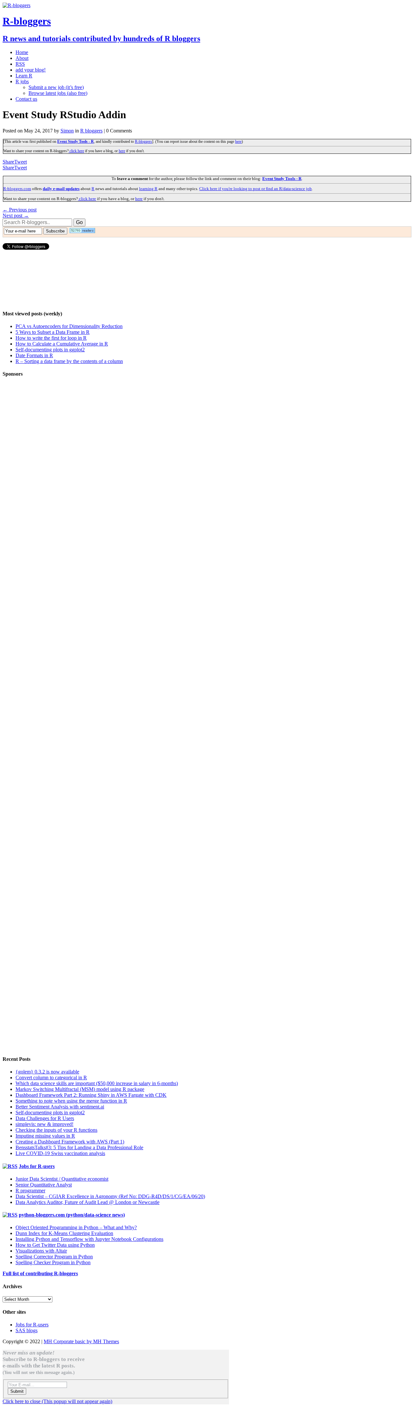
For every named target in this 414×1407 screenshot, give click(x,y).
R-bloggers (143, 141)
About (22, 58)
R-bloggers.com (17, 188)
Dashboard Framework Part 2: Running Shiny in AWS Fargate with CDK (91, 1095)
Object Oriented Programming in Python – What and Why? (76, 1227)
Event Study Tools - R (75, 141)
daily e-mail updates (61, 188)
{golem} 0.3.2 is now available (47, 1071)
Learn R (24, 75)
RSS (20, 64)
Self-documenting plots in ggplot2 (50, 349)
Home (22, 52)
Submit (17, 1391)
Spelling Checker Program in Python (53, 1262)
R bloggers (91, 130)
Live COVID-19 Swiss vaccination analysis (60, 1153)
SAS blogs (27, 1330)
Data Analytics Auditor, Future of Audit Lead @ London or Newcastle (87, 1202)
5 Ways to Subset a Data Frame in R (53, 332)
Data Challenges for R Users (45, 1118)
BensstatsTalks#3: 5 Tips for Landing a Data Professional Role (79, 1147)
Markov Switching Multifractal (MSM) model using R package (80, 1089)
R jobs (22, 81)
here (238, 141)
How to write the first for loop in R (51, 338)
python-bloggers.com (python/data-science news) (72, 1215)
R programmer (30, 1190)
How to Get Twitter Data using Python (55, 1245)
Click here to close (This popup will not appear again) (57, 1401)
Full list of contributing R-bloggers (40, 1273)
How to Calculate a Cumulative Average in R (62, 343)
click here (76, 151)
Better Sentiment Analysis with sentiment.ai (60, 1106)
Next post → (16, 215)
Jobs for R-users (37, 1166)
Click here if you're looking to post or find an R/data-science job (255, 188)
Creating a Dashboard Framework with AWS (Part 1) (70, 1141)
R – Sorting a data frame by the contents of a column (69, 361)
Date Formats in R (34, 355)
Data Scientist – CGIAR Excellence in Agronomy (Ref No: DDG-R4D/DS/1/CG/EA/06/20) (110, 1196)
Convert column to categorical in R (51, 1077)
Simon (67, 130)
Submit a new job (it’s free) (56, 87)
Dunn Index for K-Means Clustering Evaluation (64, 1233)
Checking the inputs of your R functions (56, 1130)
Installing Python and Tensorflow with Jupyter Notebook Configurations (89, 1239)
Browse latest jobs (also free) (57, 93)
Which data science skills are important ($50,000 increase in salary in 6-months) (97, 1083)
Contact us (26, 99)
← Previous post (20, 209)
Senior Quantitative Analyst (44, 1184)
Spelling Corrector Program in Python (54, 1256)
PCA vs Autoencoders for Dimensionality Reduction (69, 326)
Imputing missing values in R (45, 1136)
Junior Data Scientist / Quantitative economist (62, 1179)
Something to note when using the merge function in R (71, 1101)
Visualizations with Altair (41, 1251)
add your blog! (31, 70)
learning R (148, 188)
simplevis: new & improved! (44, 1124)
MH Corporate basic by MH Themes (81, 1341)
